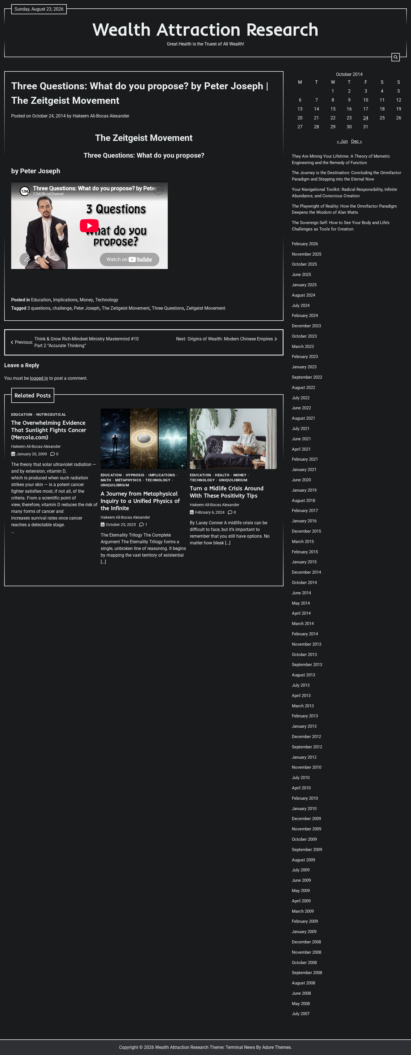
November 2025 (306, 254)
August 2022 (303, 387)
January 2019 (304, 490)
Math (106, 480)
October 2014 (304, 582)
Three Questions (168, 308)
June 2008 (301, 993)
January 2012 (304, 757)
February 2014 (305, 633)
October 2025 (304, 264)
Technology (106, 299)
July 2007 (301, 1013)
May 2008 (301, 1003)
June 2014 (301, 592)
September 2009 (307, 849)
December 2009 (306, 818)
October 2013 (304, 654)
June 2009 (301, 880)
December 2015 (306, 531)
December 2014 (306, 572)
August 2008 (303, 983)
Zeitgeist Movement (205, 308)
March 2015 (303, 541)
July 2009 (301, 870)
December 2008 (306, 942)
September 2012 (307, 746)
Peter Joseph (87, 308)
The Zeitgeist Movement (126, 308)
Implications (65, 299)
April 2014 (301, 613)
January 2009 (304, 931)
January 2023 (304, 366)
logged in (39, 378)
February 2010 (305, 798)
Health (222, 475)
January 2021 (304, 469)
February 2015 (305, 551)
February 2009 (305, 921)
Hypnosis (135, 475)
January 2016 (304, 520)
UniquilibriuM (115, 485)
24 (365, 118)
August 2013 (303, 674)
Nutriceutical (51, 414)
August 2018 (303, 500)
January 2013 (304, 726)
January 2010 (304, 808)
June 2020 (301, 479)
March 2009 (303, 911)
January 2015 (304, 561)
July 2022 (301, 397)
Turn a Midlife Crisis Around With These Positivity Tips (227, 492)
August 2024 (303, 295)
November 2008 (306, 952)
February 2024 (305, 315)
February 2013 (305, 715)
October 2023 (304, 336)
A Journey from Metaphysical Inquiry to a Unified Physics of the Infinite (140, 500)
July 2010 (301, 777)
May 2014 (301, 603)
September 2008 (307, 972)
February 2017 (305, 510)
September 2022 (307, 377)
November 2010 (306, 767)
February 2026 (305, 243)
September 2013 (307, 664)
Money (86, 299)
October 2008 (304, 962)
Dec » (356, 141)
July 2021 (301, 428)
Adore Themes (276, 1047)
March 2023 (303, 346)
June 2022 (301, 407)
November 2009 (306, 828)
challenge (62, 308)
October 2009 (304, 839)
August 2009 (303, 859)
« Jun (342, 141)
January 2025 (304, 284)
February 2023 (305, 356)
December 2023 (306, 325)
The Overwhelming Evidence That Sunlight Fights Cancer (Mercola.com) (48, 430)
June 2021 (301, 438)
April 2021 (301, 449)
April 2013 (301, 695)
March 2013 (303, 705)
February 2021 (305, 459)
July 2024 (301, 305)
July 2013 (301, 685)
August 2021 (303, 418)
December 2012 (306, 736)
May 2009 (301, 890)
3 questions (38, 308)
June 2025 (301, 274)
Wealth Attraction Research (205, 29)
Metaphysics (128, 480)
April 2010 (301, 787)
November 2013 (306, 644)
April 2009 (301, 900)
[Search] (395, 57)
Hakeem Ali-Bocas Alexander (101, 116)
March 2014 (303, 623)
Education (41, 299)
